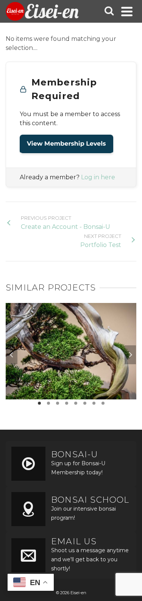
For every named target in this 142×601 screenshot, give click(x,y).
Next (130, 354)
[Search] (109, 11)
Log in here (98, 177)
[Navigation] (126, 11)
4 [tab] (66, 403)
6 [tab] (85, 403)
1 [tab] (39, 403)
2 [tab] (48, 403)
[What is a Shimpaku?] (71, 335)
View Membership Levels (66, 144)
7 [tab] (94, 403)
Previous (11, 354)
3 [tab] (57, 403)
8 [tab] (103, 403)
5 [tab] (76, 403)
